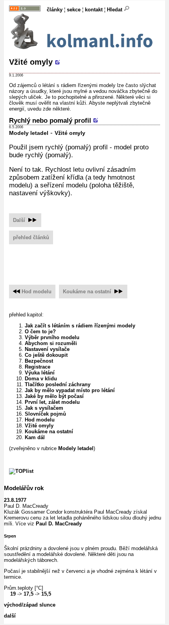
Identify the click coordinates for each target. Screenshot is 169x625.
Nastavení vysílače (47, 349)
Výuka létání (40, 373)
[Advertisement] (89, 261)
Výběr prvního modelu (52, 337)
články (54, 10)
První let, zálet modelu (52, 402)
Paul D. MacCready (59, 524)
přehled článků (31, 237)
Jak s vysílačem (44, 408)
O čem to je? (40, 331)
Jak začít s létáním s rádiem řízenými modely (80, 326)
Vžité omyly (31, 62)
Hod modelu (36, 291)
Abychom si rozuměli (51, 343)
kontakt (94, 10)
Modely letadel (28, 133)
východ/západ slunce (29, 605)
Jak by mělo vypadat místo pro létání (70, 390)
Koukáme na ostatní (87, 291)
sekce (74, 10)
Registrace (37, 367)
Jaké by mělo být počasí (54, 396)
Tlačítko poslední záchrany (57, 384)
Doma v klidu (41, 379)
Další (20, 220)
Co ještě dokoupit (46, 355)
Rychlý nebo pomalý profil (50, 120)
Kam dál (35, 437)
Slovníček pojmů (45, 414)
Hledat (115, 10)
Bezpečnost (39, 361)
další (10, 616)
